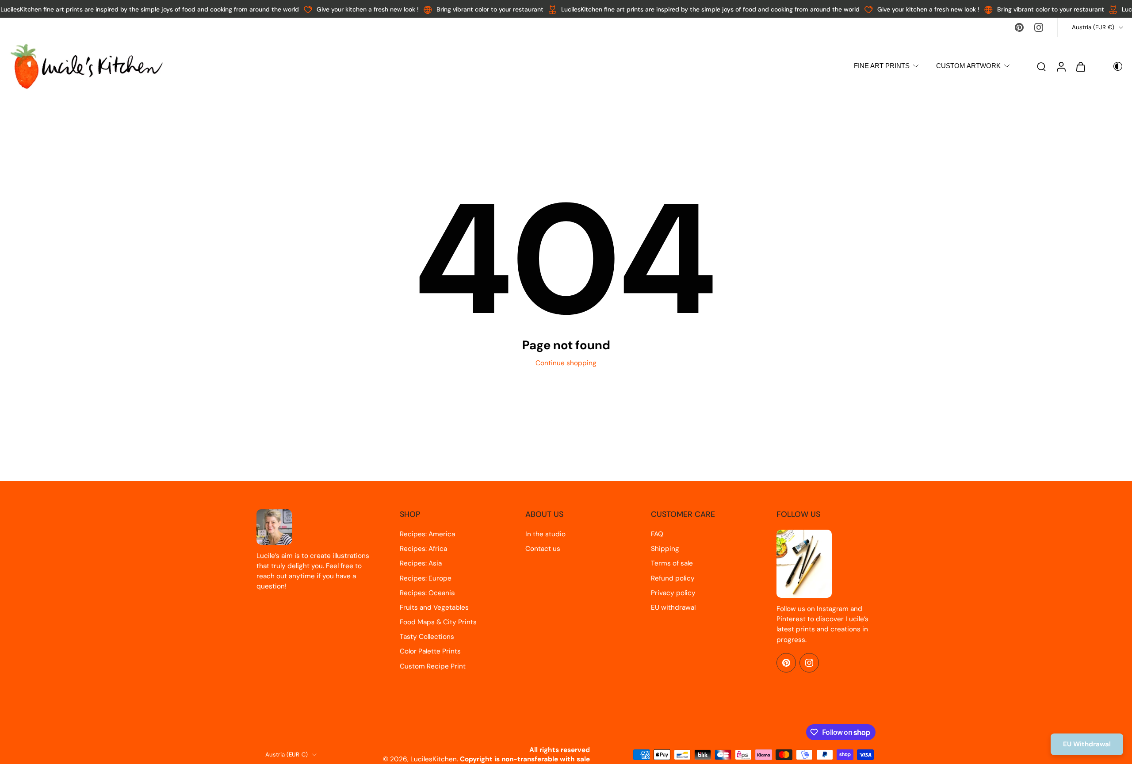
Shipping (665, 548)
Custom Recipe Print (433, 666)
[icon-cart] (1080, 66)
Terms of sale (672, 563)
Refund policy (673, 578)
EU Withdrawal (1087, 744)
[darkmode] (1111, 66)
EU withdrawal (673, 607)
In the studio (545, 534)
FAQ (657, 534)
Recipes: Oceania (427, 592)
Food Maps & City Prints (438, 622)
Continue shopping (566, 363)
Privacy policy (673, 592)
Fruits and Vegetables (434, 607)
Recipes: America (427, 534)
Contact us (542, 548)
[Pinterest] (1019, 27)
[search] (1041, 66)
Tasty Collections (427, 636)
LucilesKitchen (433, 759)
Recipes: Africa (423, 548)
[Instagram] (1038, 27)
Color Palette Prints (430, 651)
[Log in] (1061, 66)
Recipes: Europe (425, 578)
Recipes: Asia (421, 563)
